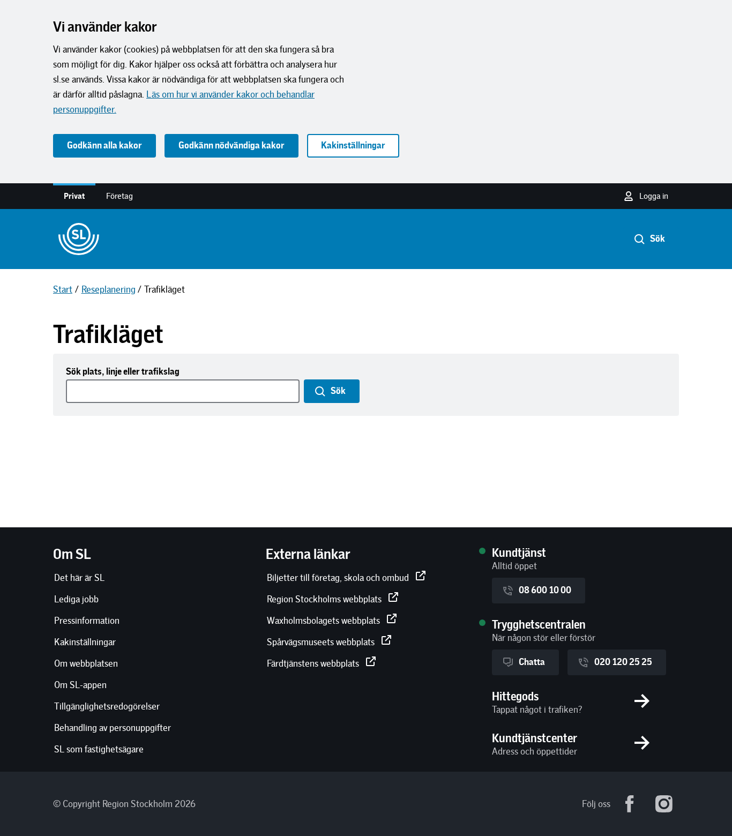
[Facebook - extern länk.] (630, 804)
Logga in (653, 196)
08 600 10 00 (545, 590)
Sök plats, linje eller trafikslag (123, 372)
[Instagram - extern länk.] (664, 804)
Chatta (532, 662)
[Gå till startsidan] (78, 239)
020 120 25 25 (623, 662)
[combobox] (183, 391)
